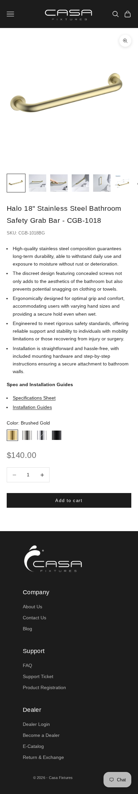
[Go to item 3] (59, 183)
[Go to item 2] (37, 183)
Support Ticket (38, 676)
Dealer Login (36, 724)
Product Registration (44, 687)
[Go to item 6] (123, 183)
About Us (32, 606)
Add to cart (68, 500)
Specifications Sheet (34, 398)
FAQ (27, 665)
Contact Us (34, 617)
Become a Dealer (41, 735)
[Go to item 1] (16, 183)
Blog (27, 628)
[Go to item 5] (101, 183)
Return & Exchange (43, 757)
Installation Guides (32, 407)
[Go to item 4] (80, 183)
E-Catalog (33, 746)
